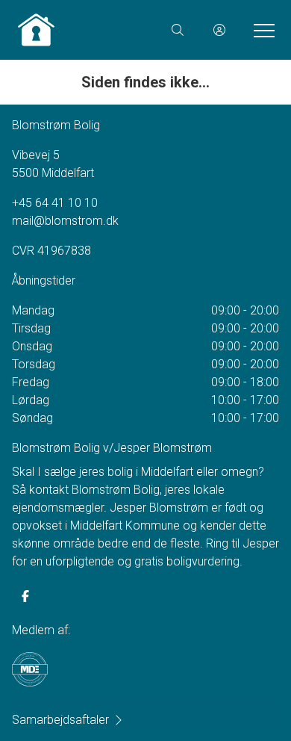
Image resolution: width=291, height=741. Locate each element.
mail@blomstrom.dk (65, 221)
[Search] (178, 30)
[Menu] (261, 30)
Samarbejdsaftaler (60, 720)
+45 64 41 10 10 (55, 203)
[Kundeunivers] (219, 30)
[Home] (80, 30)
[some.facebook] (25, 596)
